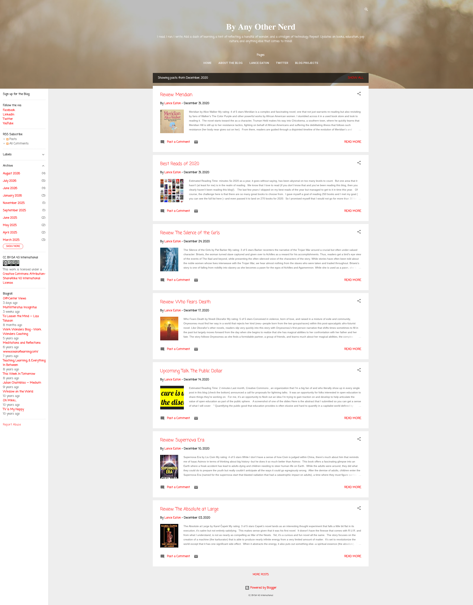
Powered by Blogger (263, 588)
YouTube (8, 123)
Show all (355, 78)
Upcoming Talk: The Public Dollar (191, 371)
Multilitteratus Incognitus (20, 307)
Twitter (282, 63)
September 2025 (14, 210)
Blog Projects (306, 63)
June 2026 (10, 188)
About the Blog (230, 63)
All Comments (18, 143)
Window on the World (18, 391)
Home (207, 63)
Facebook (9, 110)
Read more (352, 142)
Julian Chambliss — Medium (22, 383)
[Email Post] (196, 143)
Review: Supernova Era (182, 440)
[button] (359, 94)
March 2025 (11, 240)
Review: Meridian (176, 94)
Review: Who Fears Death (185, 302)
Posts (12, 139)
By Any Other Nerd (260, 26)
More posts (261, 575)
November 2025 (14, 203)
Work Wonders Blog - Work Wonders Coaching (22, 331)
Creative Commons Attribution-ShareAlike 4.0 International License (24, 278)
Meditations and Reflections (22, 343)
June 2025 (10, 218)
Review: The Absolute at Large (189, 509)
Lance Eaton (259, 63)
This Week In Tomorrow (19, 374)
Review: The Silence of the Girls (190, 233)
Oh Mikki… (10, 400)
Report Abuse (12, 425)
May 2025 (10, 225)
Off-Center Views (14, 298)
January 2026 (12, 196)
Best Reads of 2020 (179, 163)
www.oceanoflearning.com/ (20, 352)
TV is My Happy (13, 409)
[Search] (366, 10)
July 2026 (9, 181)
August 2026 (11, 173)
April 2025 (10, 232)
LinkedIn (8, 114)
